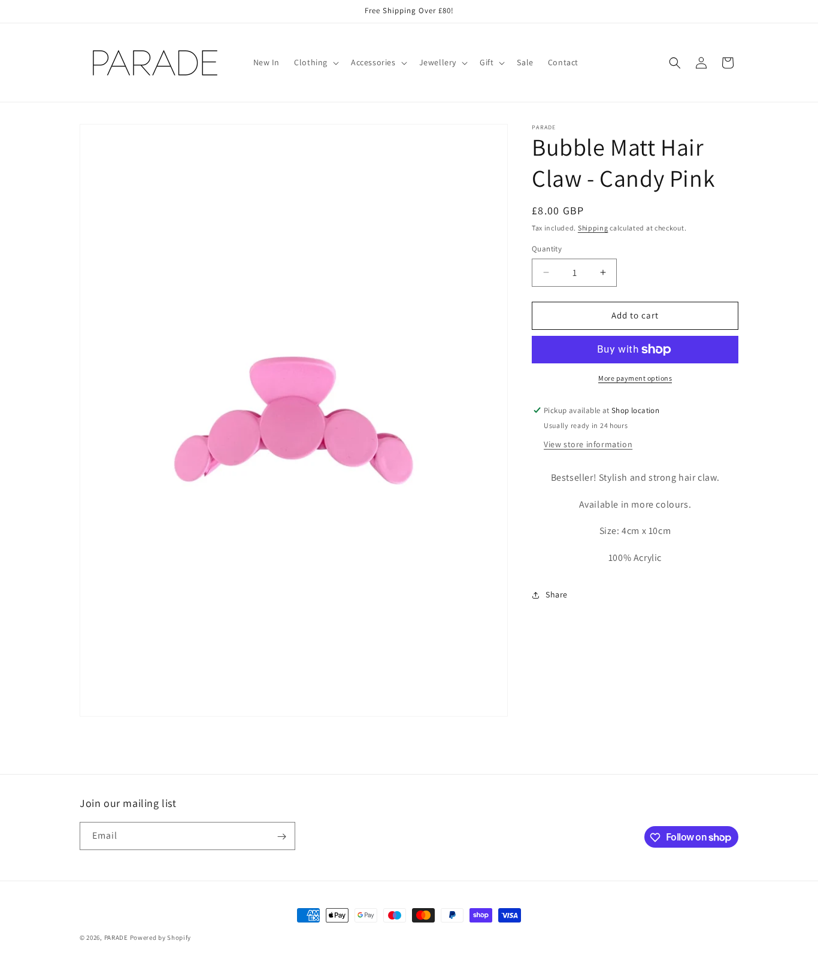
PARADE (116, 937)
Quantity (547, 249)
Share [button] (557, 594)
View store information (588, 444)
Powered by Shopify (161, 937)
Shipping (593, 227)
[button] (315, 62)
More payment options (635, 378)
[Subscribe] (281, 837)
